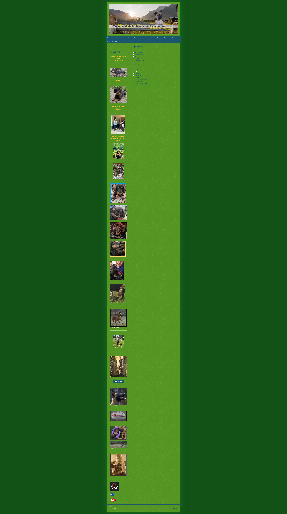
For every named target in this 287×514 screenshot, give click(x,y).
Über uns (136, 56)
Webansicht (174, 508)
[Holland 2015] (118, 444)
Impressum (137, 87)
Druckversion (114, 507)
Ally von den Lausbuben (143, 69)
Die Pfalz (136, 85)
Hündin (137, 66)
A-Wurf (137, 77)
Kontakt (136, 90)
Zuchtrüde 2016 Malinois (142, 83)
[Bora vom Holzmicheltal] (118, 318)
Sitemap (120, 507)
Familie (137, 58)
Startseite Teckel (138, 52)
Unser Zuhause (138, 62)
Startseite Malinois (138, 54)
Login (176, 507)
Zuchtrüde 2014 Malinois (142, 79)
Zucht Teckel (137, 73)
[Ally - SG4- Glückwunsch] (118, 341)
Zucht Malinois (137, 75)
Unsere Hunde (137, 64)
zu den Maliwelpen (118, 381)
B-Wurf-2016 (139, 81)
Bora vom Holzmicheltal (143, 71)
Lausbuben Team (140, 60)
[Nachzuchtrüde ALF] (118, 396)
